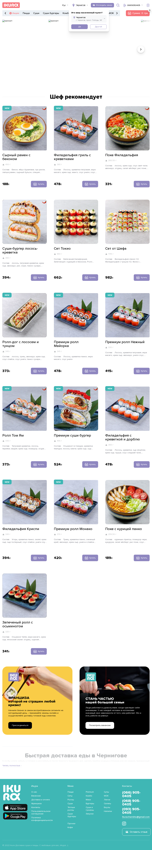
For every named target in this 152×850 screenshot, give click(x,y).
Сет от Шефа (115, 248)
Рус (64, 5)
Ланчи (107, 800)
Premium (90, 792)
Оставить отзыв (138, 832)
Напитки (108, 811)
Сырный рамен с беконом (16, 157)
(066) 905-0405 (131, 794)
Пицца (26, 13)
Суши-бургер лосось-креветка (20, 250)
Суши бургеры (51, 13)
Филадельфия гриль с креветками (72, 157)
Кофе (70, 827)
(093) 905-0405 (131, 811)
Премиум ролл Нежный (125, 342)
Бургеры (90, 804)
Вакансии (36, 796)
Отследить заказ (104, 5)
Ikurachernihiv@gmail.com (136, 817)
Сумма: (137, 13)
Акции (15, 13)
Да (79, 27)
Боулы (107, 807)
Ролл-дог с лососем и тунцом (20, 344)
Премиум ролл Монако (73, 529)
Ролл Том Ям (13, 435)
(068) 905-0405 (131, 802)
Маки (88, 800)
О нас (34, 792)
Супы (106, 792)
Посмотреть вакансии (100, 725)
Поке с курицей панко (123, 529)
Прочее (71, 824)
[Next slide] (140, 49)
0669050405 (133, 5)
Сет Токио (62, 248)
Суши (36, 13)
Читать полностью (11, 766)
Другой (98, 27)
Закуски (90, 814)
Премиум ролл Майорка (66, 344)
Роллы (71, 800)
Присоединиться (20, 725)
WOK (111, 13)
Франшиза (36, 804)
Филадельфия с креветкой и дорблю (122, 437)
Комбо (66, 13)
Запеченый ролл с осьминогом (17, 624)
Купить (41, 184)
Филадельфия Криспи (20, 529)
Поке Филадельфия (121, 155)
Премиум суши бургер (72, 435)
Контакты (35, 807)
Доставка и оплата (40, 800)
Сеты (70, 796)
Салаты (107, 804)
